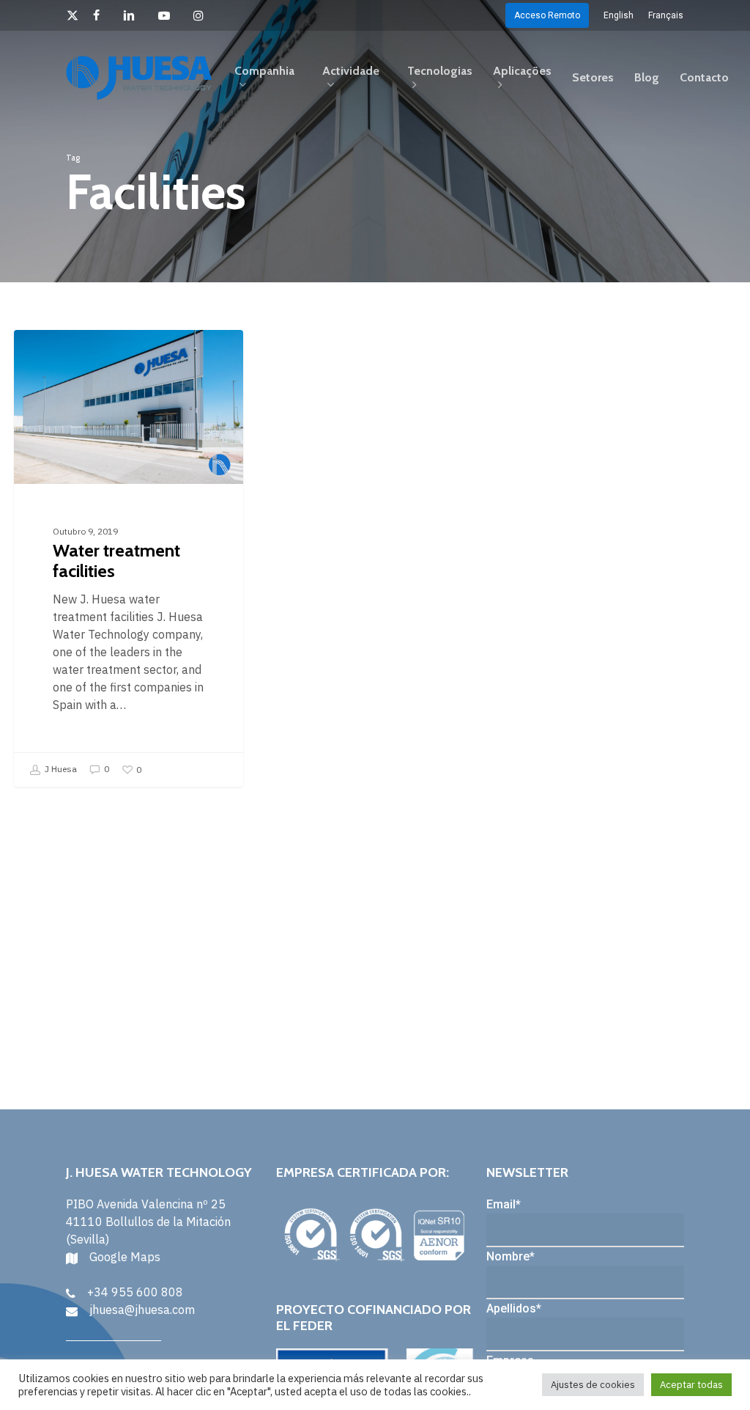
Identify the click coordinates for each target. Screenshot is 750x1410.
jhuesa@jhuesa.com (142, 1309)
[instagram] (202, 15)
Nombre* (510, 1256)
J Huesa (59, 768)
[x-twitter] (72, 15)
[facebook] (100, 15)
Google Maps (124, 1256)
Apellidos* (513, 1308)
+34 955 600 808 (135, 1292)
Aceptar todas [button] (691, 1384)
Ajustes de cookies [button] (593, 1384)
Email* (503, 1204)
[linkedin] (133, 15)
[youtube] (168, 15)
